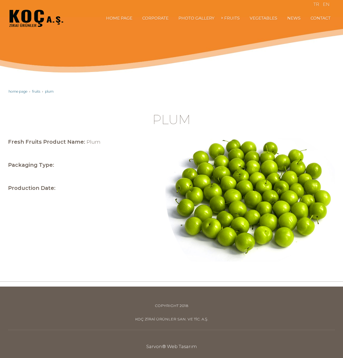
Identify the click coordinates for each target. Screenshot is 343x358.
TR (316, 4)
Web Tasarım (182, 346)
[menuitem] (118, 18)
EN (326, 4)
